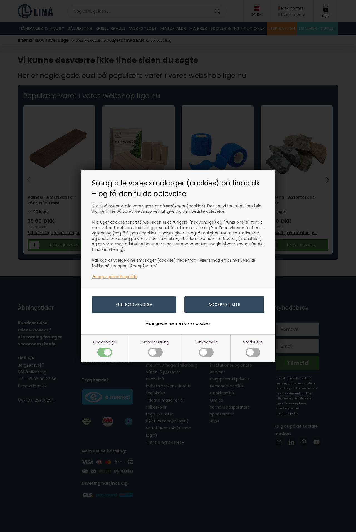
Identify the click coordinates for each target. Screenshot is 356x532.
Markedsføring (155, 342)
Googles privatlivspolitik (114, 276)
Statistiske (253, 342)
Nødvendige (104, 342)
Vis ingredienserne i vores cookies (178, 323)
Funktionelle (206, 342)
